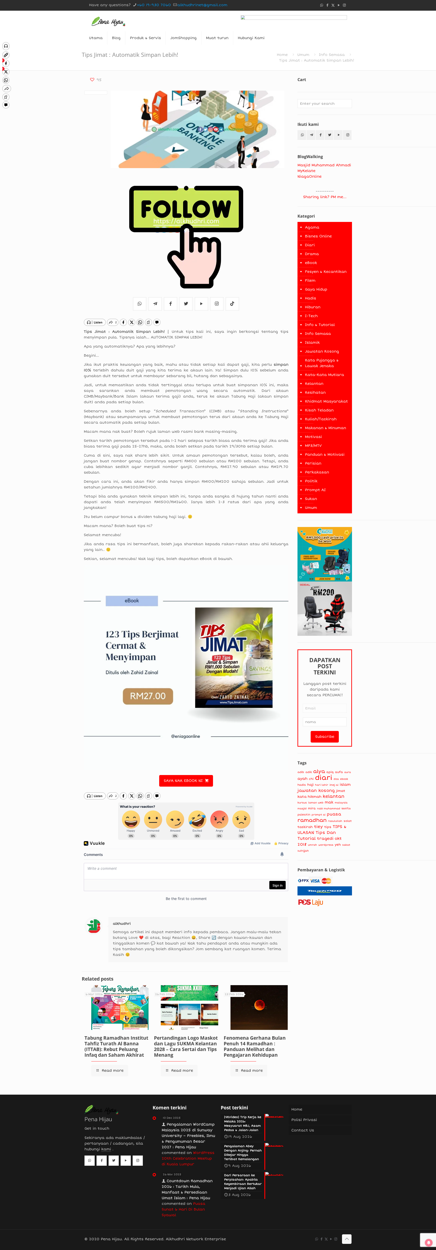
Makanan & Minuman (325, 428)
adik (308, 772)
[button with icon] (301, 135)
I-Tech (311, 316)
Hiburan (312, 307)
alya (319, 771)
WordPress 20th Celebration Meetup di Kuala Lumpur (188, 1158)
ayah (302, 778)
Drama (312, 254)
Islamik (312, 342)
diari (323, 778)
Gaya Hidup (316, 289)
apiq (330, 772)
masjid (302, 808)
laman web (315, 802)
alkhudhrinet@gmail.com (202, 5)
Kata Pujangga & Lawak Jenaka (322, 363)
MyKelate (306, 171)
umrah (312, 844)
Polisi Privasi (304, 1120)
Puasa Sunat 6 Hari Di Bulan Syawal (183, 1209)
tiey (318, 826)
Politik (311, 481)
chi (311, 779)
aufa (339, 772)
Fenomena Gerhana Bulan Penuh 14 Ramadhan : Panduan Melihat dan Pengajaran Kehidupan (255, 1046)
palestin (303, 814)
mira (312, 808)
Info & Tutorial (320, 325)
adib (300, 772)
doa (336, 779)
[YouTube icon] (338, 5)
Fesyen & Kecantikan (326, 271)
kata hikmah (309, 797)
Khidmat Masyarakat (326, 401)
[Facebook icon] (327, 5)
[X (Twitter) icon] (333, 5)
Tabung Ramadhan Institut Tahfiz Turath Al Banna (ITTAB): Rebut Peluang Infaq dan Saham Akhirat (116, 1046)
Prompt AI (315, 490)
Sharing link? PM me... (325, 197)
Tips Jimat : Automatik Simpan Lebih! (316, 60)
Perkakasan (317, 472)
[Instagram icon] (344, 5)
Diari (310, 245)
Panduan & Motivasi (324, 454)
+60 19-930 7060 (154, 5)
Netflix (346, 808)
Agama (312, 227)
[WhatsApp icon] (321, 5)
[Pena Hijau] (108, 21)
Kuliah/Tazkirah (321, 419)
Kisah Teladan (319, 410)
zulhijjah (303, 850)
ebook (344, 779)
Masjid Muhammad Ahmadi (324, 165)
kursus (302, 802)
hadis (301, 785)
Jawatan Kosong (322, 351)
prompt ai (318, 814)
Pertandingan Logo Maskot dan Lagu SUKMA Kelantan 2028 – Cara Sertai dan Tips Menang (186, 1046)
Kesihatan (315, 392)
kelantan (333, 796)
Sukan (311, 499)
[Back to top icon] (347, 1239)
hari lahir (321, 784)
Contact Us (302, 1130)
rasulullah (335, 821)
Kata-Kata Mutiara (324, 375)
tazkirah (305, 827)
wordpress (325, 844)
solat (348, 821)
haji (310, 785)
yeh (338, 845)
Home (282, 54)
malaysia (341, 802)
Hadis (310, 298)
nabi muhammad (328, 808)
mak (329, 802)
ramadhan (312, 820)
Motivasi (313, 437)
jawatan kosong (316, 790)
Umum (303, 54)
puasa (334, 814)
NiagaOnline (309, 176)
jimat (340, 791)
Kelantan (314, 383)
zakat (346, 844)
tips (327, 827)
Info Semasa (332, 54)
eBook (311, 263)
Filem (310, 280)
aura (347, 772)
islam (345, 784)
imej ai (333, 784)
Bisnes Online (318, 236)
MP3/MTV (313, 445)
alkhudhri (122, 924)
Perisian (313, 463)
